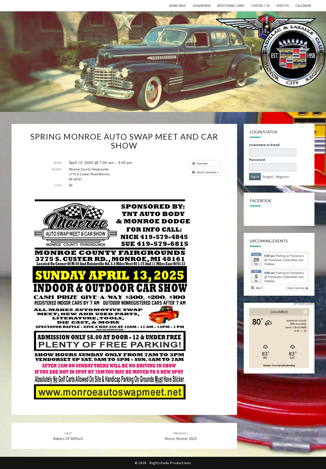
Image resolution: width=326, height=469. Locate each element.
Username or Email (264, 145)
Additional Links (231, 6)
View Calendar (296, 288)
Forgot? (268, 176)
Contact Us (260, 6)
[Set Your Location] (305, 312)
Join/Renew (201, 6)
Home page (177, 6)
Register (282, 176)
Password (257, 159)
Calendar (303, 6)
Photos (283, 6)
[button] (205, 172)
